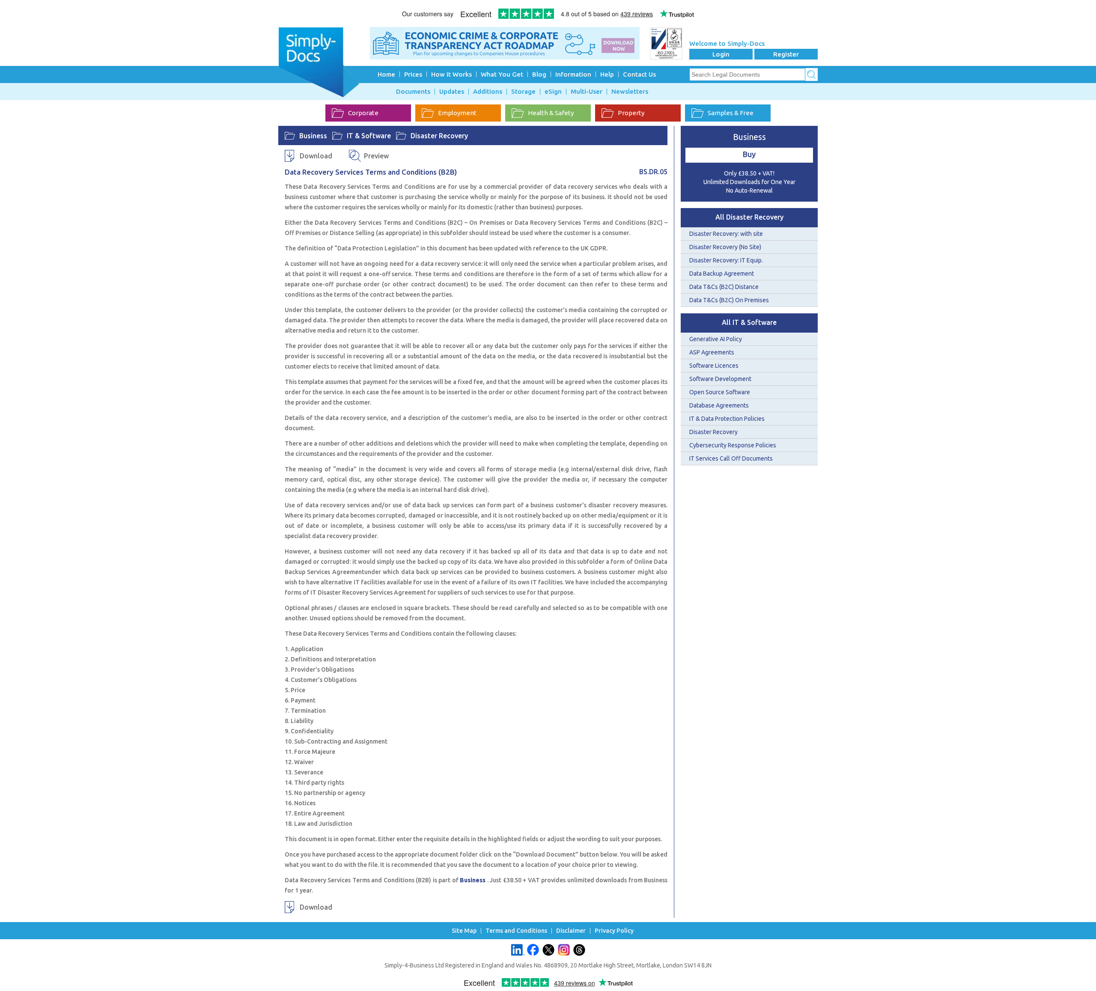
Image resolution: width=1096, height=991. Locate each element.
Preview (376, 156)
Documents (413, 92)
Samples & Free (731, 112)
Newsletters (629, 92)
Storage (523, 92)
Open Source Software (719, 392)
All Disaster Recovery (749, 217)
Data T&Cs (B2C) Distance (724, 286)
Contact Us (639, 74)
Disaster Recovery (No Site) (725, 247)
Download (316, 156)
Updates (451, 92)
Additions (487, 92)
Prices (413, 74)
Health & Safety (551, 112)
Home (386, 74)
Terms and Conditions (516, 931)
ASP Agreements (711, 352)
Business (313, 136)
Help (607, 74)
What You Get (502, 74)
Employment (457, 112)
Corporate (363, 112)
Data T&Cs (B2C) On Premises (729, 300)
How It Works (451, 74)
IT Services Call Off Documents (731, 458)
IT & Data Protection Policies (727, 418)
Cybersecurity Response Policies (732, 445)
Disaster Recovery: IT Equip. (726, 260)
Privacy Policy (614, 931)
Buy (749, 154)
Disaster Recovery (439, 136)
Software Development (720, 378)
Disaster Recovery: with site (726, 233)
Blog (539, 74)
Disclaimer (571, 931)
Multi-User (586, 92)
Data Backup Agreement (721, 273)
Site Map (464, 931)
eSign (553, 92)
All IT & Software (749, 322)
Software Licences (714, 365)
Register (786, 54)
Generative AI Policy (715, 339)
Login (721, 54)
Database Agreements (719, 405)
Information (573, 74)
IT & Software (369, 136)
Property (631, 112)
